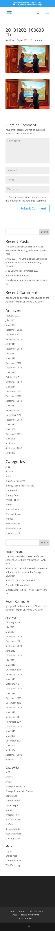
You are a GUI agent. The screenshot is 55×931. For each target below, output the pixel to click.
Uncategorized (13, 533)
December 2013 (13, 391)
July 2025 (10, 320)
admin (11, 40)
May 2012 (10, 405)
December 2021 (13, 334)
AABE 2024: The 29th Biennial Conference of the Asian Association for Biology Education (26, 262)
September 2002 (14, 448)
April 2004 (10, 443)
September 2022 (14, 329)
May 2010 (10, 424)
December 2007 (13, 434)
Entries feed (11, 855)
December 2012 (13, 396)
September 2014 (14, 381)
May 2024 (10, 325)
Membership (36, 911)
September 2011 (14, 410)
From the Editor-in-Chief (17, 275)
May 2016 (10, 372)
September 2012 (14, 400)
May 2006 (10, 438)
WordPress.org (13, 865)
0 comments (37, 40)
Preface (9, 518)
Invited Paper (12, 499)
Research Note (13, 523)
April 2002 (10, 452)
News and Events (30, 914)
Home (12, 911)
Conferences (26, 918)
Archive (9, 471)
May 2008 (10, 429)
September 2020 (14, 339)
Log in (9, 851)
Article (9, 476)
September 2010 (14, 419)
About (22, 911)
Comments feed (14, 860)
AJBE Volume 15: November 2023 (22, 270)
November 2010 (14, 414)
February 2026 (13, 315)
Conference (11, 490)
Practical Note (13, 509)
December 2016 (13, 363)
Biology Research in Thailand (20, 485)
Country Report (13, 495)
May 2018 (10, 358)
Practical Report (13, 514)
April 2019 (10, 343)
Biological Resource (15, 480)
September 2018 (14, 348)
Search (44, 231)
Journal (9, 504)
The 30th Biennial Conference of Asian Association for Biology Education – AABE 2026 (26, 250)
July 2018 (10, 353)
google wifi (11, 297)
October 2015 (12, 377)
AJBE (8, 466)
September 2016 (14, 367)
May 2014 (10, 386)
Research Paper (13, 528)
